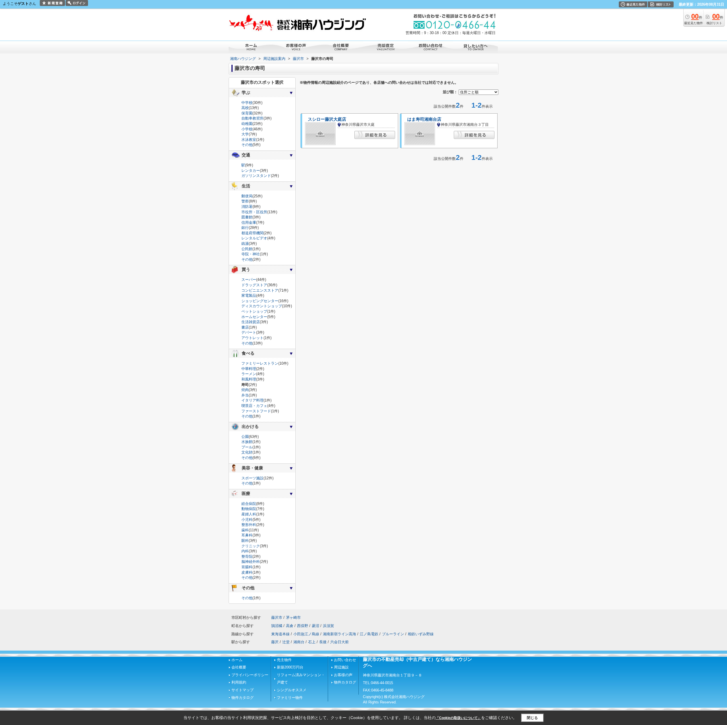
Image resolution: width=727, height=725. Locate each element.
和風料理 (248, 379)
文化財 (246, 452)
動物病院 (248, 509)
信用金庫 (248, 222)
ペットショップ (254, 311)
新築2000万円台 (290, 667)
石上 (312, 642)
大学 (245, 134)
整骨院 (246, 556)
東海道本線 (280, 634)
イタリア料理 (252, 400)
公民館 (246, 249)
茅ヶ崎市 (293, 617)
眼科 (245, 540)
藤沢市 (276, 617)
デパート (248, 332)
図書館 (246, 217)
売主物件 (284, 660)
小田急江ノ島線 (306, 634)
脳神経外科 (250, 561)
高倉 (289, 626)
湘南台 (298, 642)
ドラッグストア (254, 285)
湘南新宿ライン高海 (339, 634)
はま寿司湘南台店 (424, 119)
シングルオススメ (291, 690)
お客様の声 (343, 675)
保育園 (246, 113)
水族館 (246, 442)
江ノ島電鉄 (369, 634)
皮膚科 (246, 572)
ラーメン (248, 374)
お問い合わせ (345, 660)
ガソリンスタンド (256, 176)
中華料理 (248, 369)
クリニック (250, 546)
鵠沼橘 (276, 626)
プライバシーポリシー (249, 675)
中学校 (246, 103)
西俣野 (302, 626)
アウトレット (252, 338)
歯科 (245, 530)
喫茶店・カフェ (254, 406)
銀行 (245, 227)
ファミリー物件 (290, 697)
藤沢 (275, 642)
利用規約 (238, 682)
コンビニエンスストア (259, 290)
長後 (323, 642)
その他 (246, 145)
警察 (245, 201)
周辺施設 (341, 667)
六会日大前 (339, 642)
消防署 (246, 206)
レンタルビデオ (254, 238)
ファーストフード (256, 411)
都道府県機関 (252, 233)
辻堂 (286, 642)
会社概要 (238, 667)
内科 (245, 551)
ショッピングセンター (259, 301)
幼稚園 (246, 124)
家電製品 (248, 295)
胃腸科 (246, 567)
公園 (245, 436)
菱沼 (315, 626)
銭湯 (245, 243)
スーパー (248, 279)
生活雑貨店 (250, 322)
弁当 (245, 395)
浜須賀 (328, 626)
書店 (245, 327)
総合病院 (248, 504)
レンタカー (250, 170)
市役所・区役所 (254, 212)
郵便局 (246, 196)
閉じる (532, 718)
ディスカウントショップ (261, 306)
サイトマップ (242, 690)
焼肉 (245, 390)
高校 (245, 108)
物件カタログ (242, 697)
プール (246, 447)
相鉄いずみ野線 (421, 634)
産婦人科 (248, 514)
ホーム (237, 660)
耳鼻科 (246, 535)
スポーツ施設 (252, 478)
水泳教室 (248, 139)
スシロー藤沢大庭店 (327, 119)
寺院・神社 (250, 254)
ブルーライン (393, 634)
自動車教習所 (252, 118)
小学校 (246, 129)
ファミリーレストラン (259, 363)
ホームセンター (254, 317)
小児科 (246, 519)
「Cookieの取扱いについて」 (458, 718)
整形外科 (248, 525)
